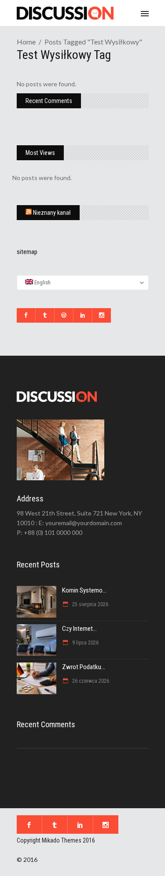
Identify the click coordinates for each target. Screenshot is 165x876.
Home (26, 41)
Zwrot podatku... (83, 667)
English (42, 282)
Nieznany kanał (52, 212)
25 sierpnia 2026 (89, 604)
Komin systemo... (84, 590)
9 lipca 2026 (85, 643)
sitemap (27, 252)
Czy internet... (79, 629)
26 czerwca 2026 (90, 681)
